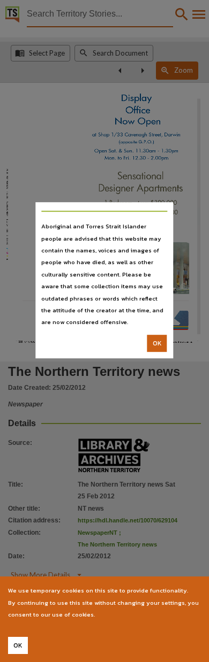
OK (157, 343)
